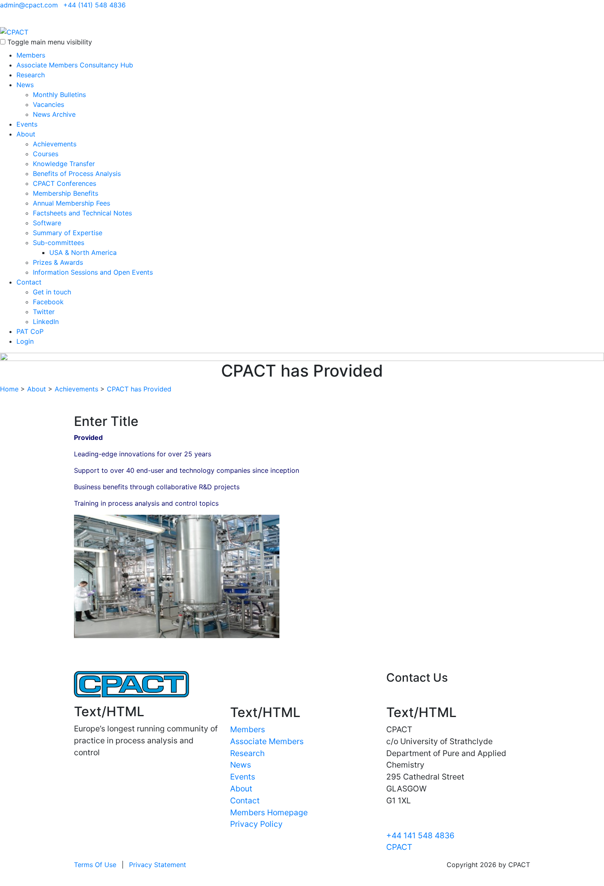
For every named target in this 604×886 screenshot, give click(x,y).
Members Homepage (269, 812)
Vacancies (48, 104)
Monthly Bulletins (59, 94)
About (25, 134)
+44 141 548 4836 (420, 835)
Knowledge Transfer (64, 164)
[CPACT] (14, 31)
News (25, 85)
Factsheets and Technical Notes (82, 213)
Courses (45, 154)
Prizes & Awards (58, 262)
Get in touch (52, 292)
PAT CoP (30, 331)
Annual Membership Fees (71, 203)
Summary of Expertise (67, 233)
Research (30, 75)
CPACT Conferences (64, 183)
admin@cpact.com (29, 5)
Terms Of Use (95, 865)
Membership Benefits (65, 193)
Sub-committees (58, 242)
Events (26, 124)
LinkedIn (46, 321)
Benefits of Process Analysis (77, 173)
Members (30, 55)
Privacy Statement (157, 865)
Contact (28, 282)
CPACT (399, 847)
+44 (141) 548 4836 (94, 5)
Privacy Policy (256, 824)
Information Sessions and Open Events (93, 272)
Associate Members (267, 741)
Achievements (54, 144)
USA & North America (83, 252)
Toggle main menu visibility (49, 42)
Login (25, 341)
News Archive (54, 114)
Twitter (44, 312)
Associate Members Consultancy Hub (74, 65)
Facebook (48, 302)
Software (47, 223)
